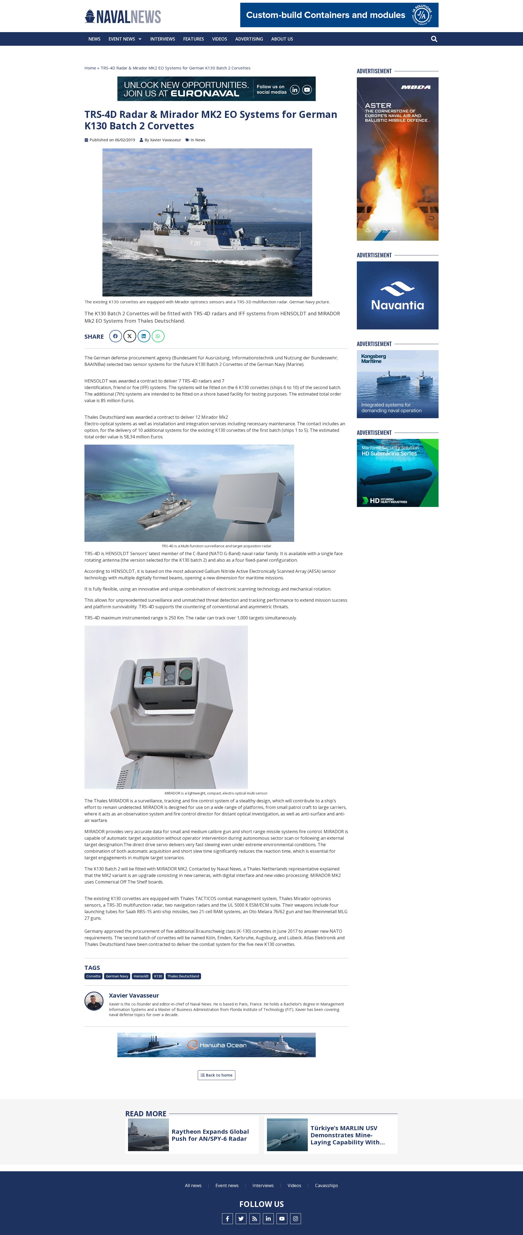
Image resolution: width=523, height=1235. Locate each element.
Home (90, 68)
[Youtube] (281, 1218)
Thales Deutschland (183, 976)
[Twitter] (241, 1218)
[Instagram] (295, 1218)
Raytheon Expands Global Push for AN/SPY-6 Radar (210, 1134)
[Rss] (254, 1218)
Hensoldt (141, 976)
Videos (219, 39)
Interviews (162, 39)
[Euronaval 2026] (216, 90)
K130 (158, 976)
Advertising (249, 39)
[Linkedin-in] (268, 1218)
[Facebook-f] (227, 1218)
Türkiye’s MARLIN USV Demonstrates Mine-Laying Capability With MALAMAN (345, 1138)
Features (193, 39)
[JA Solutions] (339, 25)
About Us (282, 39)
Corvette (93, 976)
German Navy (117, 976)
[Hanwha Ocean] (216, 1046)
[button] (434, 39)
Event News (122, 39)
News (95, 39)
